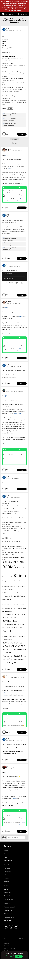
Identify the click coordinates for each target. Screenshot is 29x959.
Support (6, 889)
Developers (7, 871)
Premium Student (9, 917)
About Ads (6, 948)
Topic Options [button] (14, 139)
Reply (21, 134)
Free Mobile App (8, 896)
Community (8, 14)
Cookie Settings (7, 945)
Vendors (6, 881)
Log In (22, 14)
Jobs (5, 857)
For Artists (7, 868)
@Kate (4, 695)
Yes (17, 956)
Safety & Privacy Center (8, 940)
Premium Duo (8, 910)
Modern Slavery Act (8, 950)
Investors (6, 878)
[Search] (18, 14)
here (9, 168)
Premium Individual (9, 907)
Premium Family (8, 914)
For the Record (8, 860)
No (11, 956)
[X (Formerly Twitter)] (11, 927)
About (5, 854)
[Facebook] (16, 927)
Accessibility (12, 948)
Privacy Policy (6, 943)
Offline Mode (17, 413)
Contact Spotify (8, 899)
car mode (10, 108)
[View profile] (4, 29)
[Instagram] (6, 927)
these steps (18, 9)
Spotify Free (7, 920)
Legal (5, 938)
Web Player (7, 892)
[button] (26, 29)
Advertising (7, 875)
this (5, 693)
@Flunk (7, 155)
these (21, 316)
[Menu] (26, 14)
